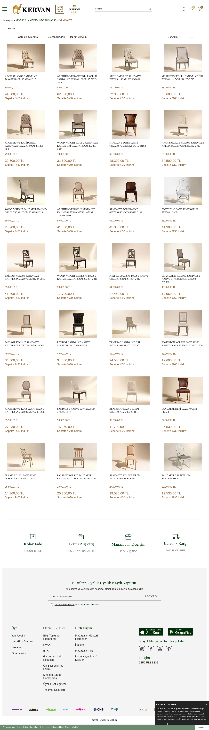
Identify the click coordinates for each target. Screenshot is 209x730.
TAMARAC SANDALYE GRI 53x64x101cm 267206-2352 (124, 344)
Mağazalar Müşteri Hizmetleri (86, 637)
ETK (45, 650)
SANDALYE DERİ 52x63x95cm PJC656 (179, 410)
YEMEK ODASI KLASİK (43, 20)
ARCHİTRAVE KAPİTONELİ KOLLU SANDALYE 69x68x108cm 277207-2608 (77, 79)
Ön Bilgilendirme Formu (53, 667)
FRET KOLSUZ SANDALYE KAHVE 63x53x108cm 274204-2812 (128, 277)
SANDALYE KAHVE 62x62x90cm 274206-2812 (76, 410)
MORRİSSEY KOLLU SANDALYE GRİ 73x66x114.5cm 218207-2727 (182, 78)
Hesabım (16, 647)
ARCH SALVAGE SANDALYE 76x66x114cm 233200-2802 (125, 78)
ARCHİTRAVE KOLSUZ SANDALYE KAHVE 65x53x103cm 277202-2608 (25, 410)
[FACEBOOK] (151, 649)
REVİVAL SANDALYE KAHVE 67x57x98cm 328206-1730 (73, 344)
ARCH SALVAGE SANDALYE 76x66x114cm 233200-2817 (21, 78)
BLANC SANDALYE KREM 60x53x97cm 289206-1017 (124, 410)
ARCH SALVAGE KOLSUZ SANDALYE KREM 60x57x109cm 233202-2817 (183, 144)
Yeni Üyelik (18, 635)
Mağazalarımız (84, 650)
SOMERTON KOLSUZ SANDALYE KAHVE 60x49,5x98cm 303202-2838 (182, 344)
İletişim (79, 644)
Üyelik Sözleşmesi (54, 684)
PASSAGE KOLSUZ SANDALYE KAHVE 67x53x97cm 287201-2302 (24, 344)
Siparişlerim (18, 653)
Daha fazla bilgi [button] (72, 727)
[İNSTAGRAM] (142, 649)
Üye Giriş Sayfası (22, 641)
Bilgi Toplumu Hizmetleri (51, 637)
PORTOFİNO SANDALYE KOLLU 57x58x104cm (180, 211)
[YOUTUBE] (160, 649)
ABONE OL (151, 596)
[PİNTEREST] (169, 649)
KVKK (46, 644)
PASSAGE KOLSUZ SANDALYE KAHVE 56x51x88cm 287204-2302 (76, 477)
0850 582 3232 (148, 662)
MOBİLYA (21, 20)
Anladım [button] (202, 727)
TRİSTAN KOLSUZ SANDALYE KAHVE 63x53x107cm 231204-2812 (25, 277)
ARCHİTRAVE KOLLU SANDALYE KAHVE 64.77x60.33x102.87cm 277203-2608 (76, 212)
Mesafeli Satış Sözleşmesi (52, 676)
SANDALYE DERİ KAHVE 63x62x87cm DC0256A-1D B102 (127, 144)
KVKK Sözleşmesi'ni (64, 604)
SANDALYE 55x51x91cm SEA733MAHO (176, 477)
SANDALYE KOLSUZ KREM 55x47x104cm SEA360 (124, 477)
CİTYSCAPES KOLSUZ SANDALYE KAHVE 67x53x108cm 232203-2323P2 (181, 278)
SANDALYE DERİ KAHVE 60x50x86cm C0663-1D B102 (125, 211)
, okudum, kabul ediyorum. (77, 604)
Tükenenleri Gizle (55, 36)
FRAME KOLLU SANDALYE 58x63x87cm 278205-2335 (20, 477)
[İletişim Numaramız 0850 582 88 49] (178, 649)
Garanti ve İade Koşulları (52, 658)
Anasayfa (7, 20)
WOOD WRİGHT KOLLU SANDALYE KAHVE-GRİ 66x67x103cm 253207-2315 (77, 145)
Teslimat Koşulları (54, 689)
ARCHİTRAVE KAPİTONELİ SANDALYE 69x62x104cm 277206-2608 (24, 145)
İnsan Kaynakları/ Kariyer (85, 658)
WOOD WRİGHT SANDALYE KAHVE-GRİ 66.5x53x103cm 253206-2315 (26, 211)
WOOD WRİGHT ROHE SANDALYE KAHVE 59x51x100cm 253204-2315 (77, 277)
